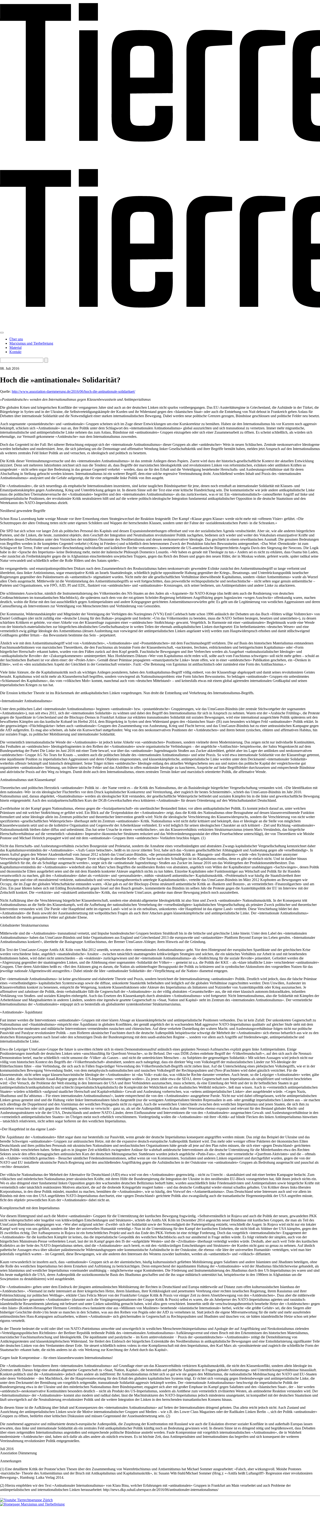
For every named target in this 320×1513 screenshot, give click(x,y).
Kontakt (15, 352)
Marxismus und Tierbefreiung (31, 343)
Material (15, 348)
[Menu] (2, 332)
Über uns (16, 339)
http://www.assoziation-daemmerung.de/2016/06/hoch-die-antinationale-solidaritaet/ (73, 391)
